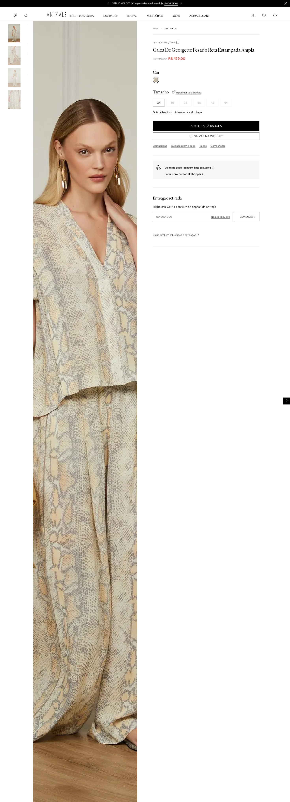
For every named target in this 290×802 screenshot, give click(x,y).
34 (159, 102)
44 (226, 102)
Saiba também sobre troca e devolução (174, 234)
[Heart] (264, 16)
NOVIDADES (110, 15)
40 (199, 102)
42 (212, 102)
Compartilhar (217, 145)
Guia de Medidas (162, 112)
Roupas (132, 15)
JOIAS (176, 15)
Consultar (247, 216)
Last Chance (170, 28)
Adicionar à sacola (206, 126)
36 (172, 102)
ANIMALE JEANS (199, 15)
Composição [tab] (160, 145)
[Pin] (15, 16)
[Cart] (275, 16)
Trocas (203, 145)
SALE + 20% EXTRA (82, 15)
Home (156, 28)
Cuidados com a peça (183, 145)
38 (185, 102)
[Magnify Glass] (26, 16)
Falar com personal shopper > (184, 174)
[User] (253, 16)
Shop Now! (165, 3)
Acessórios (155, 15)
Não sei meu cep (220, 216)
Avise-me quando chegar (188, 112)
